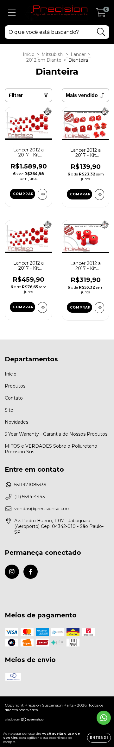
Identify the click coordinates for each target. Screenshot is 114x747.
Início (29, 54)
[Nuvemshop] (24, 720)
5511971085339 (30, 484)
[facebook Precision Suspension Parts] (30, 572)
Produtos (15, 386)
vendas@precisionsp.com (42, 508)
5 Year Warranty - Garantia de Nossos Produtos (56, 434)
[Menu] (12, 12)
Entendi (99, 738)
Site (9, 410)
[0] (101, 14)
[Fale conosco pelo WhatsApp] (104, 718)
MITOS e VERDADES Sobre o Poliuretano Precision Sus (51, 449)
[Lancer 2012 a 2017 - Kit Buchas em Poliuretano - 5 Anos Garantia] (42, 194)
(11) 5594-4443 (29, 496)
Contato (14, 398)
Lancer (78, 54)
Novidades (16, 422)
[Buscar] (101, 32)
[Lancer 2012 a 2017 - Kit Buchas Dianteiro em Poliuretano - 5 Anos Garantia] (42, 307)
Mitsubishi (52, 54)
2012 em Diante (43, 60)
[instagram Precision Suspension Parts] (12, 572)
